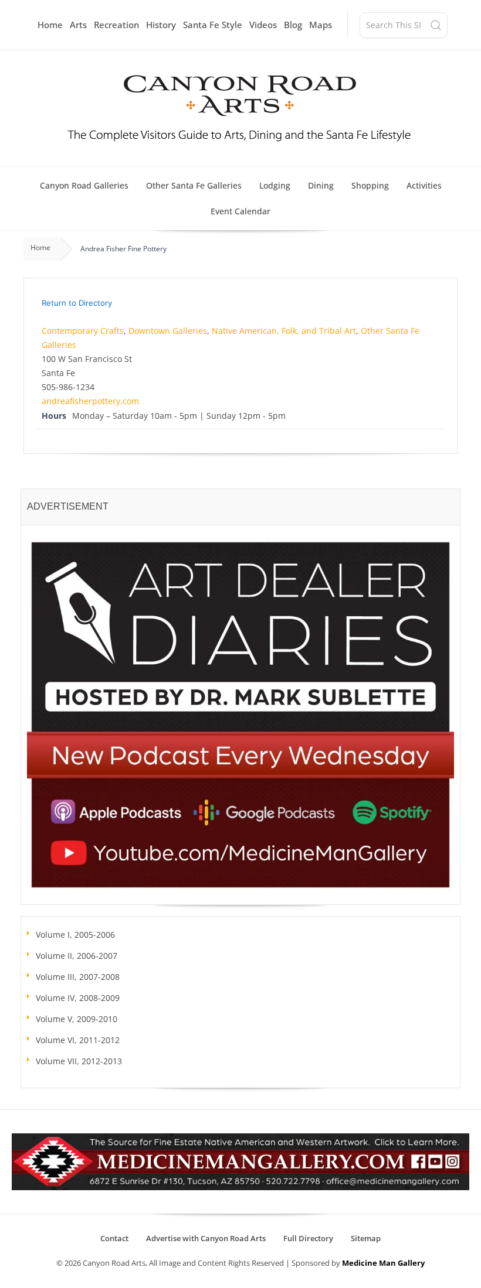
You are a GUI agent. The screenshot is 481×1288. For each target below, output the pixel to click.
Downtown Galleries (167, 330)
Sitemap (366, 1238)
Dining (321, 185)
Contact (114, 1238)
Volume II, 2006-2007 (76, 955)
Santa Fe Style (212, 24)
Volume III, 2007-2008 (78, 976)
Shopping (370, 185)
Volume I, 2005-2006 (75, 934)
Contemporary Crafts (83, 330)
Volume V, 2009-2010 (76, 1018)
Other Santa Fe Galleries (194, 185)
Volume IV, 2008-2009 (78, 997)
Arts (78, 24)
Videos (263, 24)
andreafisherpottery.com (90, 400)
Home (50, 24)
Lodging (274, 185)
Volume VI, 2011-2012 (78, 1040)
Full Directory (308, 1238)
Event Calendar (240, 211)
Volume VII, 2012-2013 (79, 1061)
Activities (424, 185)
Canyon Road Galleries (84, 185)
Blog (293, 24)
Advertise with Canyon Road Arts (206, 1238)
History (161, 24)
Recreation (116, 24)
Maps (320, 24)
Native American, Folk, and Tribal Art (284, 330)
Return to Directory (77, 303)
